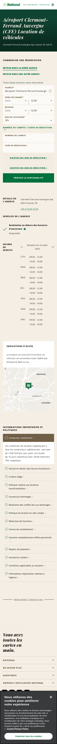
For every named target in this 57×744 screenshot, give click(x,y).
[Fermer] (51, 697)
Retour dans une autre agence (21, 74)
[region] (28, 717)
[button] (36, 4)
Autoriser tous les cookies (28, 736)
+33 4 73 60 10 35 (29, 209)
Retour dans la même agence (20, 68)
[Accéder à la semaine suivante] (52, 247)
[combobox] (15, 99)
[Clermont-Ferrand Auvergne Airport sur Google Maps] (28, 389)
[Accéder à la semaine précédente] (22, 247)
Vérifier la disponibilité (28, 178)
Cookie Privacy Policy (17, 729)
